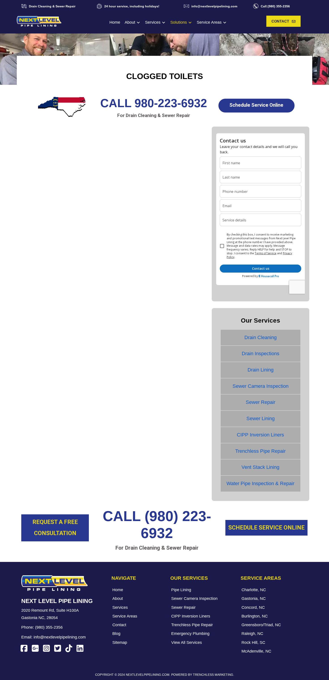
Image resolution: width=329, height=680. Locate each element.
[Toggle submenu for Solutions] (190, 22)
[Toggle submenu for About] (138, 22)
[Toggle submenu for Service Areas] (224, 22)
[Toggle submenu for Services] (163, 22)
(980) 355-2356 (49, 627)
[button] (283, 21)
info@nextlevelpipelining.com (60, 637)
